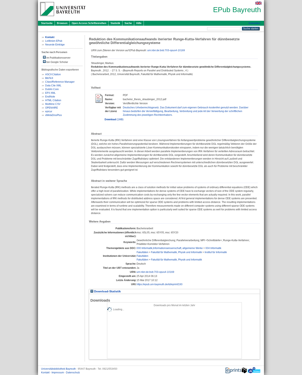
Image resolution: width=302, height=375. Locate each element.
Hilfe (139, 23)
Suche (128, 23)
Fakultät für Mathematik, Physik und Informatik (176, 252)
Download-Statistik (107, 291)
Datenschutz (73, 372)
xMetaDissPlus (53, 115)
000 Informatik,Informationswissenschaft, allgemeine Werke (170, 248)
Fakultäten (142, 252)
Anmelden (254, 23)
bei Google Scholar (57, 62)
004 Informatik (213, 248)
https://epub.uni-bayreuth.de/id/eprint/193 (159, 284)
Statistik (115, 23)
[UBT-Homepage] (63, 17)
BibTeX (49, 78)
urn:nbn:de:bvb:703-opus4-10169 (166, 50)
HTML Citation (53, 100)
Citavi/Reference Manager (60, 81)
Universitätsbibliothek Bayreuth (58, 368)
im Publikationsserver (58, 57)
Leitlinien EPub (53, 40)
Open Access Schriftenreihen (89, 23)
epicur (48, 111)
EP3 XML (50, 92)
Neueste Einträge (55, 44)
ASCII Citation (53, 74)
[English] (258, 3)
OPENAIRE (51, 107)
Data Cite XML (53, 85)
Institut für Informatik (216, 252)
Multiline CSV (52, 104)
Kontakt (45, 372)
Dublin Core (52, 89)
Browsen (62, 23)
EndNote (50, 96)
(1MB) (114, 119)
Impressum (58, 372)
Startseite (47, 23)
